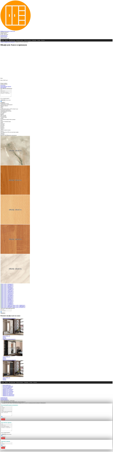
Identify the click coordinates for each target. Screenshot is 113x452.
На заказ (4, 338)
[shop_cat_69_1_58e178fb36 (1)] (6, 285)
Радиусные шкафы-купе (7, 387)
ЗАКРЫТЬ (3, 419)
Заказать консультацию (5, 87)
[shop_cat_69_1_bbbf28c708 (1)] (6, 297)
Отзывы (38, 40)
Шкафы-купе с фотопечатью (8, 394)
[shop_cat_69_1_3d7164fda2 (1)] (15, 223)
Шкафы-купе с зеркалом (8, 393)
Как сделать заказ (12, 40)
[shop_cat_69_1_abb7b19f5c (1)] (6, 296)
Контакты (43, 40)
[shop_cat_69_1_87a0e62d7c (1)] (6, 286)
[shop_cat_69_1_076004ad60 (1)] (6, 291)
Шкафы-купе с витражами (8, 391)
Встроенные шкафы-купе (8, 386)
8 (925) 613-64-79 (3, 36)
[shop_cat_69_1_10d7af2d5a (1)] (15, 253)
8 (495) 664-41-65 (3, 35)
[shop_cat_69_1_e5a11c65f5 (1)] (6, 302)
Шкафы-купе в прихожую (9, 42)
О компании (34, 40)
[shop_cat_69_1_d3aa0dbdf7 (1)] (6, 298)
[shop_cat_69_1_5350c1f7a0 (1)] (6, 290)
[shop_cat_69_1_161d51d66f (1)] (6, 288)
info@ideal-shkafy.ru (4, 399)
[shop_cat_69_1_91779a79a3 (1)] (6, 293)
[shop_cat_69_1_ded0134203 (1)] (6, 300)
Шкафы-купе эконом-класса (8, 395)
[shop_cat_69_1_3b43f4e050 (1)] (15, 194)
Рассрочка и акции (19, 40)
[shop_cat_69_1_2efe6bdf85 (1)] (15, 164)
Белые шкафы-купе (7, 385)
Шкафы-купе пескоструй (8, 392)
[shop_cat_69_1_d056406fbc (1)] (6, 299)
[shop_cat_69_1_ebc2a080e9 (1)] (6, 303)
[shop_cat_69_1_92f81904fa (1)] (6, 287)
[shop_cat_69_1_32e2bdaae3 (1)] (6, 284)
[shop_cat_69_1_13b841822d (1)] (15, 283)
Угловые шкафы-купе (7, 388)
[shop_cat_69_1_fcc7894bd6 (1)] (6, 304)
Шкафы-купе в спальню (7, 390)
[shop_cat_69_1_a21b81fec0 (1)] (6, 294)
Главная (2, 40)
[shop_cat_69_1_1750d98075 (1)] (7, 289)
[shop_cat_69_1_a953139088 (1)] (6, 295)
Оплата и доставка (27, 40)
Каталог (6, 40)
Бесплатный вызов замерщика (3, 86)
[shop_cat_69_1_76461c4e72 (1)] (6, 292)
